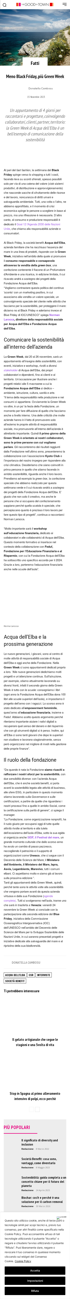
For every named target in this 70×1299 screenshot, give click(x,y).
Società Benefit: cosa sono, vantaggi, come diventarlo (39, 1161)
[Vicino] (62, 1218)
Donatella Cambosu (41, 88)
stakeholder (11, 370)
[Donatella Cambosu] (23, 88)
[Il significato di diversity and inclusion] (11, 1154)
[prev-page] (31, 1109)
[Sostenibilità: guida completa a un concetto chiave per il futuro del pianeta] (11, 1182)
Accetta (35, 1270)
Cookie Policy (23, 1261)
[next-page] (37, 1109)
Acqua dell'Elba (15, 975)
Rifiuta (35, 1290)
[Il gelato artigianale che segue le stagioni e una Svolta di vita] (35, 1016)
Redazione (27, 1148)
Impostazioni (35, 1280)
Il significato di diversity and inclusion (39, 1142)
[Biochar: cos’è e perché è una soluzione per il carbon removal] (11, 1203)
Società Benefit (15, 981)
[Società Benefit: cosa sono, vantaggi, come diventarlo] (11, 1164)
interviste (43, 975)
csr (31, 975)
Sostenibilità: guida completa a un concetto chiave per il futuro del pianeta (43, 1181)
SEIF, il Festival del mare (43, 837)
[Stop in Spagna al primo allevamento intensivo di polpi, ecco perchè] (35, 1070)
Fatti (35, 63)
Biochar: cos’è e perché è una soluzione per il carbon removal (42, 1199)
